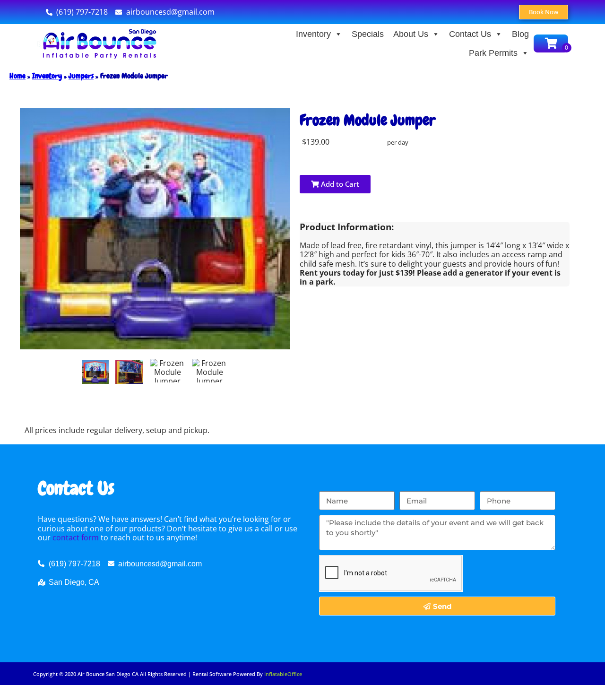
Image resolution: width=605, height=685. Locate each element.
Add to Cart (339, 184)
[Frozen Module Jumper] (95, 372)
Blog (520, 34)
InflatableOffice (283, 673)
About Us (410, 34)
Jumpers (81, 76)
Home (17, 76)
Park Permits (493, 53)
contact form (75, 537)
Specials (368, 34)
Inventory (313, 34)
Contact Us (470, 34)
